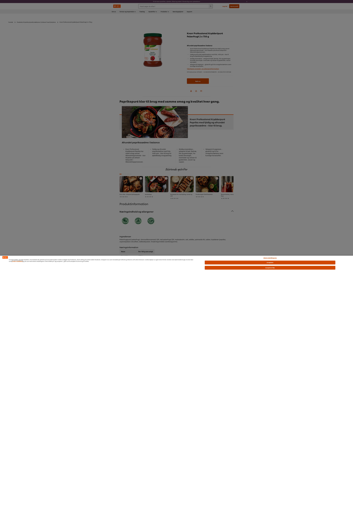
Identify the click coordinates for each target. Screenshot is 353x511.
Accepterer (270, 262)
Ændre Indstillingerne (270, 258)
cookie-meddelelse (17, 261)
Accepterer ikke (270, 268)
